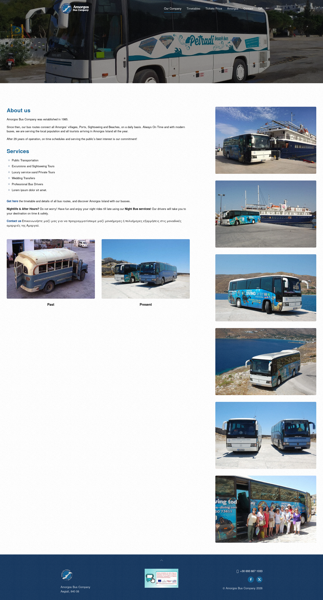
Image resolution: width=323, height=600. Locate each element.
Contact (248, 8)
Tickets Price (213, 8)
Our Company (173, 8)
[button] (161, 560)
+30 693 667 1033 (250, 571)
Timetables (193, 8)
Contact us (14, 221)
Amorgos (232, 8)
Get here (12, 201)
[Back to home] (75, 8)
